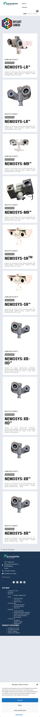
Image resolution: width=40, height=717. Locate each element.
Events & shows (18, 598)
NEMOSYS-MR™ (18, 163)
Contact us (11, 618)
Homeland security (19, 604)
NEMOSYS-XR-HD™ (17, 360)
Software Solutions (13, 629)
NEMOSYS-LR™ (17, 67)
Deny (20, 705)
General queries (18, 622)
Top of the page (8, 549)
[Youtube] (24, 582)
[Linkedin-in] (21, 582)
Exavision (10, 592)
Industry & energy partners (21, 614)
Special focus (18, 601)
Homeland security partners (22, 612)
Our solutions (12, 603)
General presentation (20, 595)
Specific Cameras (12, 631)
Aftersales (17, 620)
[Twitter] (17, 582)
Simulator (17, 608)
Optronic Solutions (13, 628)
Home (24, 13)
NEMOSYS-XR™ (18, 478)
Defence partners (19, 611)
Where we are (17, 623)
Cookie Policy (19, 714)
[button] (37, 685)
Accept (20, 700)
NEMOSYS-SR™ (18, 304)
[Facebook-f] (14, 582)
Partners (10, 609)
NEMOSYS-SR (18, 258)
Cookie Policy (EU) (13, 590)
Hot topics (17, 600)
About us (10, 594)
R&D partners (17, 617)
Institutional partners (20, 615)
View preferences (20, 710)
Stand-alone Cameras (14, 632)
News (9, 597)
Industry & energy (19, 606)
